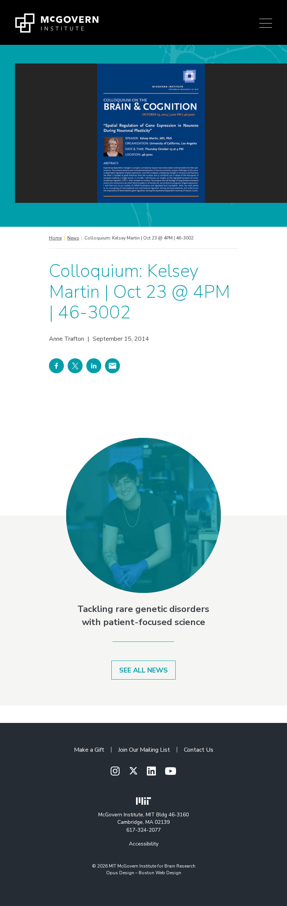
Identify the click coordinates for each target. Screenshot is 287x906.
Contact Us (198, 750)
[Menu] (265, 23)
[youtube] (170, 772)
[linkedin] (151, 772)
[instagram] (115, 772)
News (73, 238)
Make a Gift (89, 750)
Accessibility (143, 843)
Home (55, 238)
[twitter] (133, 771)
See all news (143, 670)
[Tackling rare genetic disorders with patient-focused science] (143, 515)
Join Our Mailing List (144, 750)
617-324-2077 (143, 830)
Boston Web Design (160, 873)
